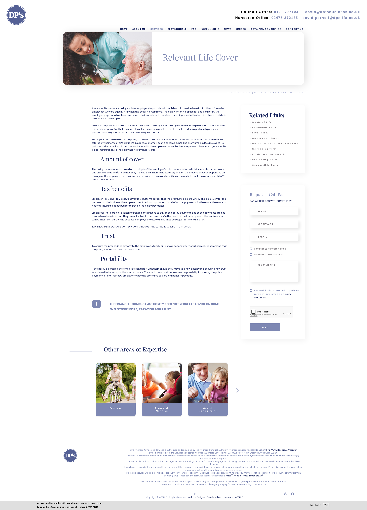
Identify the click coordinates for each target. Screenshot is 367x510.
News (228, 29)
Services (156, 29)
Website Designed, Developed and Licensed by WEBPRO (215, 497)
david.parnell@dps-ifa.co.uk (331, 18)
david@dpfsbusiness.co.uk (332, 12)
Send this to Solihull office (268, 254)
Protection (262, 92)
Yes (326, 505)
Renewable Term (264, 127)
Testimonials (177, 29)
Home (124, 29)
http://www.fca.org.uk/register (281, 450)
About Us (139, 29)
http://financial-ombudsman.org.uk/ (244, 475)
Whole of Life (262, 122)
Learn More (92, 506)
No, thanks (315, 505)
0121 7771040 (287, 12)
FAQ (194, 29)
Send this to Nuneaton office (270, 248)
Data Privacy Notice (265, 29)
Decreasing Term (265, 159)
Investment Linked (266, 138)
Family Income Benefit (269, 154)
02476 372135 (285, 18)
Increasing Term (264, 148)
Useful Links (210, 29)
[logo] (16, 15)
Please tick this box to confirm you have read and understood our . (276, 294)
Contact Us (294, 29)
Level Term (260, 132)
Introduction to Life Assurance (275, 143)
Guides (241, 29)
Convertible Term (265, 165)
